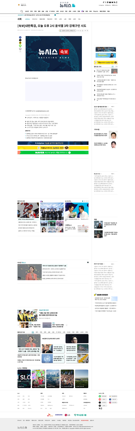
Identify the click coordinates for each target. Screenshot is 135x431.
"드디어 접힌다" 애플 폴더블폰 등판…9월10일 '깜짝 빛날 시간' (59, 358)
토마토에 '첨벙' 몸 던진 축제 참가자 (26, 228)
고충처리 (53, 420)
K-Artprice (101, 5)
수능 (79, 19)
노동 (65, 19)
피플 (95, 219)
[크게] (87, 30)
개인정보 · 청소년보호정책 (73, 420)
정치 (31, 11)
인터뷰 (42, 402)
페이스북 (114, 399)
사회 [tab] (112, 66)
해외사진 (70, 396)
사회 (57, 11)
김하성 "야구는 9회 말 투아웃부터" (26, 219)
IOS (84, 408)
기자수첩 (96, 129)
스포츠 (74, 11)
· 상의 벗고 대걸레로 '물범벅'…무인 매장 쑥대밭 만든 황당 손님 (106, 308)
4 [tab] (88, 201)
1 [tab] (82, 201)
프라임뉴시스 (108, 5)
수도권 (62, 11)
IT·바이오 (52, 11)
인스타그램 (114, 402)
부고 (46, 408)
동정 (51, 408)
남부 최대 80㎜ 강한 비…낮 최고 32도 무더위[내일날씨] (34, 15)
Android (85, 405)
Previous (18, 325)
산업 (47, 11)
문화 (70, 11)
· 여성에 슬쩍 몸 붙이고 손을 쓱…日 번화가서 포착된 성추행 (106, 305)
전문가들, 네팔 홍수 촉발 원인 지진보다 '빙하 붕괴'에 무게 (71, 348)
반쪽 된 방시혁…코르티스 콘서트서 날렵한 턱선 (54, 269)
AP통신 (85, 396)
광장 (87, 11)
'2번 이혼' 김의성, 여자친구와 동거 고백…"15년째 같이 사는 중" (58, 348)
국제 (35, 11)
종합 (33, 332)
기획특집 (49, 402)
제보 (108, 11)
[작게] (85, 30)
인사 (41, 408)
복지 (56, 19)
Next (67, 325)
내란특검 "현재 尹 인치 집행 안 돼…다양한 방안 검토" (39, 138)
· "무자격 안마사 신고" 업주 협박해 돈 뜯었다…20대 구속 (106, 303)
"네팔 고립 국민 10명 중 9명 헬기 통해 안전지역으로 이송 (48, 314)
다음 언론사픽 (114, 396)
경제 (39, 11)
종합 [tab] (116, 66)
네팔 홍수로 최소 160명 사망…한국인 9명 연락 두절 (28, 222)
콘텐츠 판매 (40, 420)
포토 (90, 11)
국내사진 (63, 396)
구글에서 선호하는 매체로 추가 (68, 30)
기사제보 (59, 420)
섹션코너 (42, 405)
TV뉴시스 (95, 11)
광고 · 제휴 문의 (26, 420)
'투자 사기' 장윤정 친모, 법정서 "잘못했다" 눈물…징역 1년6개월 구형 (28, 350)
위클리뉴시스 (115, 5)
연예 (79, 11)
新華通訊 (85, 399)
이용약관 (64, 420)
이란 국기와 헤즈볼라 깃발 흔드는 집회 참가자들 (28, 225)
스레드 (104, 405)
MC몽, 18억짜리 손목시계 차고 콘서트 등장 (52, 278)
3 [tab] (86, 201)
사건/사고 (34, 19)
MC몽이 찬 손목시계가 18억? (51, 339)
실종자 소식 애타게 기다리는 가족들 (26, 231)
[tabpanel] (77, 212)
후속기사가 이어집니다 (44, 318)
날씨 (74, 19)
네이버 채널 (104, 396)
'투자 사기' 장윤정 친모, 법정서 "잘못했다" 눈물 (54, 266)
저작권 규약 (47, 420)
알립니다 (92, 420)
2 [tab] (84, 201)
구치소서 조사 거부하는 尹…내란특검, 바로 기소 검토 (39, 136)
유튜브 (104, 399)
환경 (70, 19)
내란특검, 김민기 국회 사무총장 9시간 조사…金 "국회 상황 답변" (42, 134)
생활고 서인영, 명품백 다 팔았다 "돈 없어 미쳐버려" (54, 275)
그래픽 (63, 399)
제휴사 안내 (34, 420)
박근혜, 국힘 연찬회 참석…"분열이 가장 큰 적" (34, 326)
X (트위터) (104, 402)
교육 (60, 19)
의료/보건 (49, 19)
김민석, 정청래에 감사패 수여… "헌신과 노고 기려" (76, 219)
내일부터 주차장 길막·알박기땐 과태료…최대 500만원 (29, 356)
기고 (48, 399)
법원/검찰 (42, 19)
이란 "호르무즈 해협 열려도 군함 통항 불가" (58, 326)
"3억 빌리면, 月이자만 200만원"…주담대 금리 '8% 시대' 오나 (71, 358)
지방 (66, 11)
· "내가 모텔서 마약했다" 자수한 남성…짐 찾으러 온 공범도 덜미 (106, 311)
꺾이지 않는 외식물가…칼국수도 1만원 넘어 (70, 228)
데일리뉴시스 (50, 405)
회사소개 (19, 420)
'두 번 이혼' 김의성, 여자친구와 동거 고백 (52, 272)
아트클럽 (42, 399)
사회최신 (27, 19)
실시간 (27, 11)
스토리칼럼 (50, 396)
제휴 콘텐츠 (103, 11)
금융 (43, 11)
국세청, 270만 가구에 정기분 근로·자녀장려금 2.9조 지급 (29, 361)
